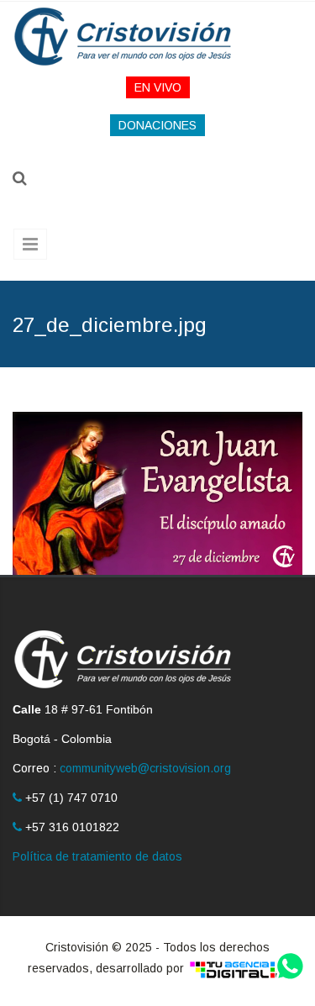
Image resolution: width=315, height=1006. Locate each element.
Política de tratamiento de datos (97, 856)
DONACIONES (157, 125)
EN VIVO (157, 87)
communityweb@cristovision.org (145, 768)
